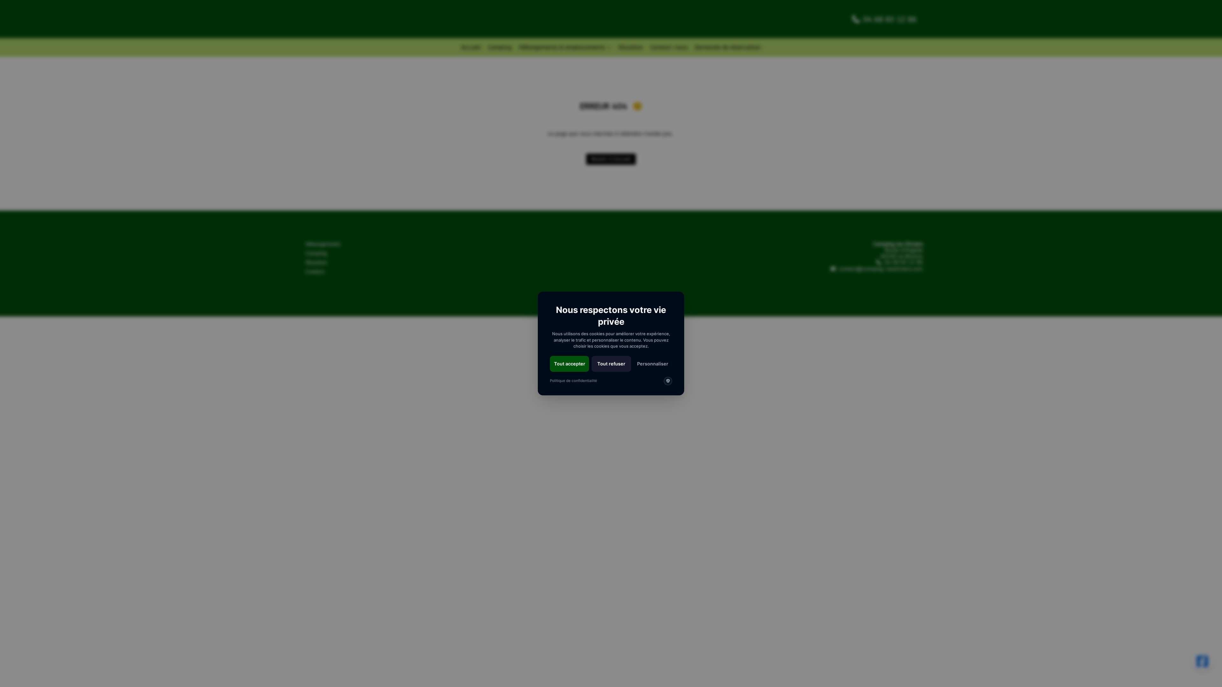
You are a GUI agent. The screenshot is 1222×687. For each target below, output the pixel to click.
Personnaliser (652, 363)
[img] (668, 381)
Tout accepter (569, 363)
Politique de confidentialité (573, 380)
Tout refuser (611, 363)
